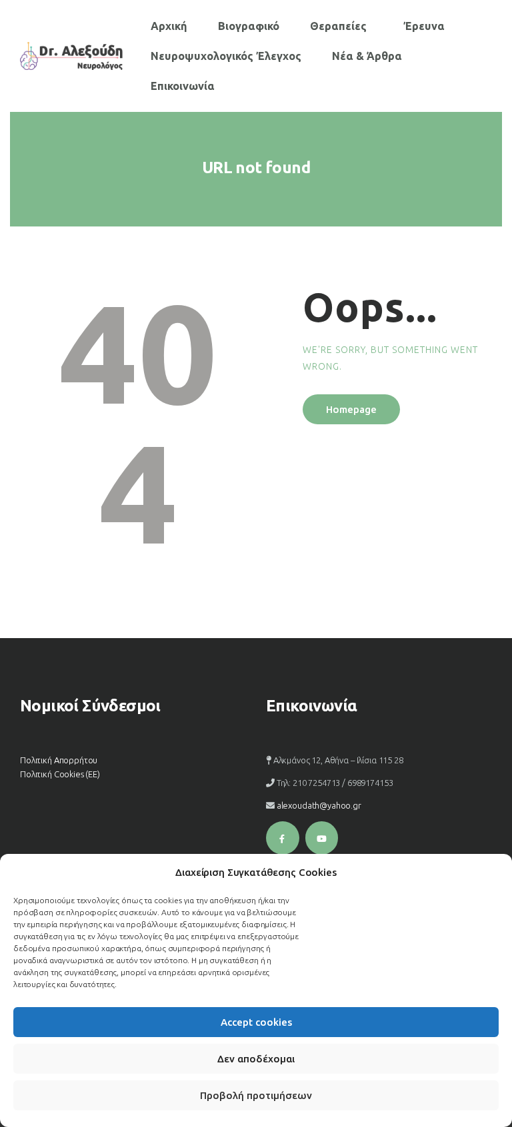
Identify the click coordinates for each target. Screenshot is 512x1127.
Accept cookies (256, 1022)
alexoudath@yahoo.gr (319, 805)
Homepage (351, 409)
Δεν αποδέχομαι (256, 1058)
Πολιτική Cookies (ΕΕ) (60, 774)
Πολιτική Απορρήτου (58, 760)
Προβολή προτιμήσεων (256, 1095)
